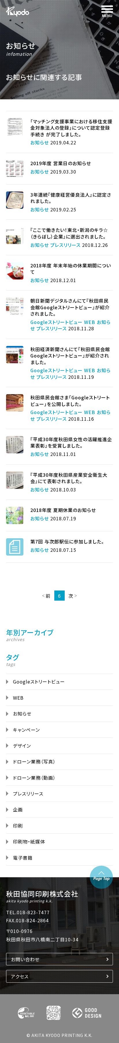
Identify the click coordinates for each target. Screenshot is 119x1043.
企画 (18, 809)
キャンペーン (26, 729)
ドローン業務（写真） (34, 761)
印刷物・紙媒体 (29, 841)
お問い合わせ (25, 959)
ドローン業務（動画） (34, 777)
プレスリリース (28, 793)
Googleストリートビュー (39, 681)
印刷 (18, 825)
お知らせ (21, 45)
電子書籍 (23, 857)
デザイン (22, 745)
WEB (18, 697)
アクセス (20, 976)
